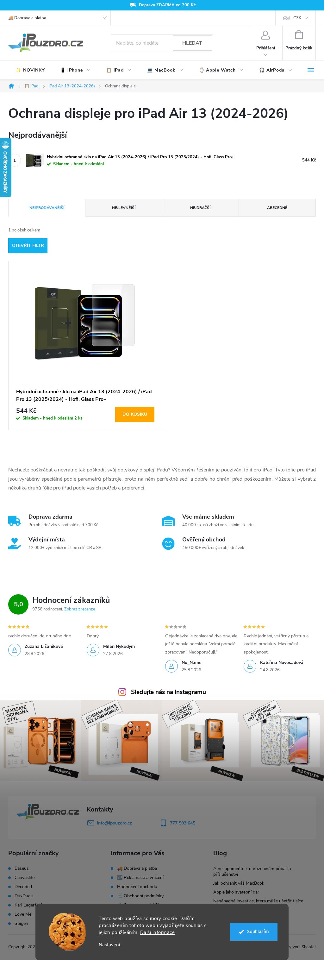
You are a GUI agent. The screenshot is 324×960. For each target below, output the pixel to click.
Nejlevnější (123, 207)
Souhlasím (258, 931)
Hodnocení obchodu (137, 887)
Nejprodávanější (46, 207)
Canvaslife (24, 877)
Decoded (23, 886)
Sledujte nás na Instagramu (168, 692)
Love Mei (23, 914)
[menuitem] (30, 70)
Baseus (22, 868)
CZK (297, 18)
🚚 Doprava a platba (27, 18)
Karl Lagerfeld (28, 905)
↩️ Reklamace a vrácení (140, 878)
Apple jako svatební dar (236, 892)
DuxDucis (24, 896)
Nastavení (109, 945)
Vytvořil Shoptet (301, 947)
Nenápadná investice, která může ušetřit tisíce (258, 901)
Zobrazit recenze (79, 609)
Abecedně (277, 207)
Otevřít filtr (28, 246)
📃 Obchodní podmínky (140, 896)
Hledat (192, 43)
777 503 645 (182, 823)
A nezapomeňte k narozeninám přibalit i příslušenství (252, 871)
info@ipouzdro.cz (114, 823)
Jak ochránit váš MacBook (238, 883)
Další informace (157, 932)
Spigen (21, 923)
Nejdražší (200, 207)
